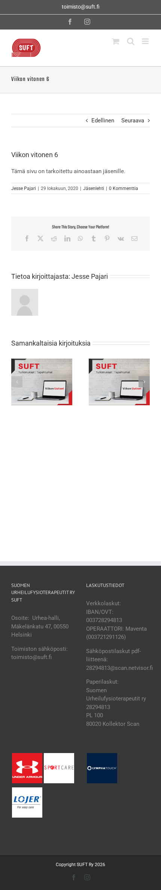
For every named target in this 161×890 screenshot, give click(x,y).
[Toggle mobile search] (130, 41)
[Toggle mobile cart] (115, 41)
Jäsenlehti (93, 188)
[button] (16, 381)
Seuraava (132, 120)
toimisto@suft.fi (81, 7)
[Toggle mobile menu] (146, 41)
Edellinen (102, 120)
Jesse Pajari (23, 188)
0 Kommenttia (123, 188)
